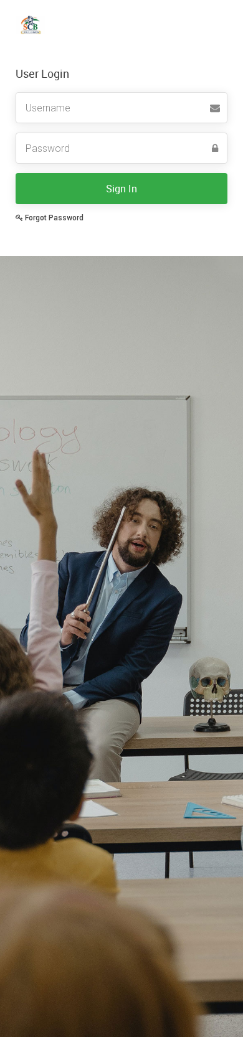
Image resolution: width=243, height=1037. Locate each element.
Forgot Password (53, 218)
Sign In (121, 188)
